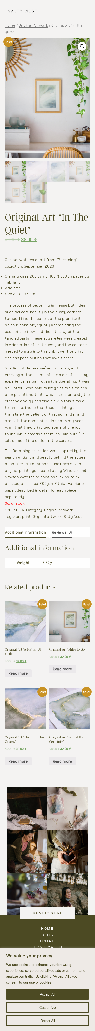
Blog (47, 935)
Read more (18, 673)
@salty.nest (47, 913)
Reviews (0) (62, 532)
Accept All (47, 994)
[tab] (27, 532)
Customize (47, 1007)
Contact (47, 941)
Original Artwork (33, 25)
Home (10, 25)
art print (23, 516)
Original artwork (47, 516)
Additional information (25, 532)
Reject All (47, 1020)
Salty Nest (73, 516)
